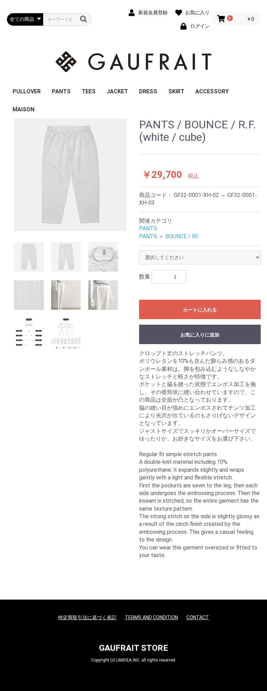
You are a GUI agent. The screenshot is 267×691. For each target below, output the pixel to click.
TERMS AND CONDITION (151, 617)
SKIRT (176, 91)
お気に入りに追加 (199, 335)
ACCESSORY (212, 91)
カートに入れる (200, 310)
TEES (89, 91)
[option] (70, 175)
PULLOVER (27, 91)
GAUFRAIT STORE (133, 648)
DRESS (148, 91)
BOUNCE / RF (182, 236)
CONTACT (197, 617)
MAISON (23, 109)
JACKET (117, 91)
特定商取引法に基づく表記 (87, 617)
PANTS (61, 91)
